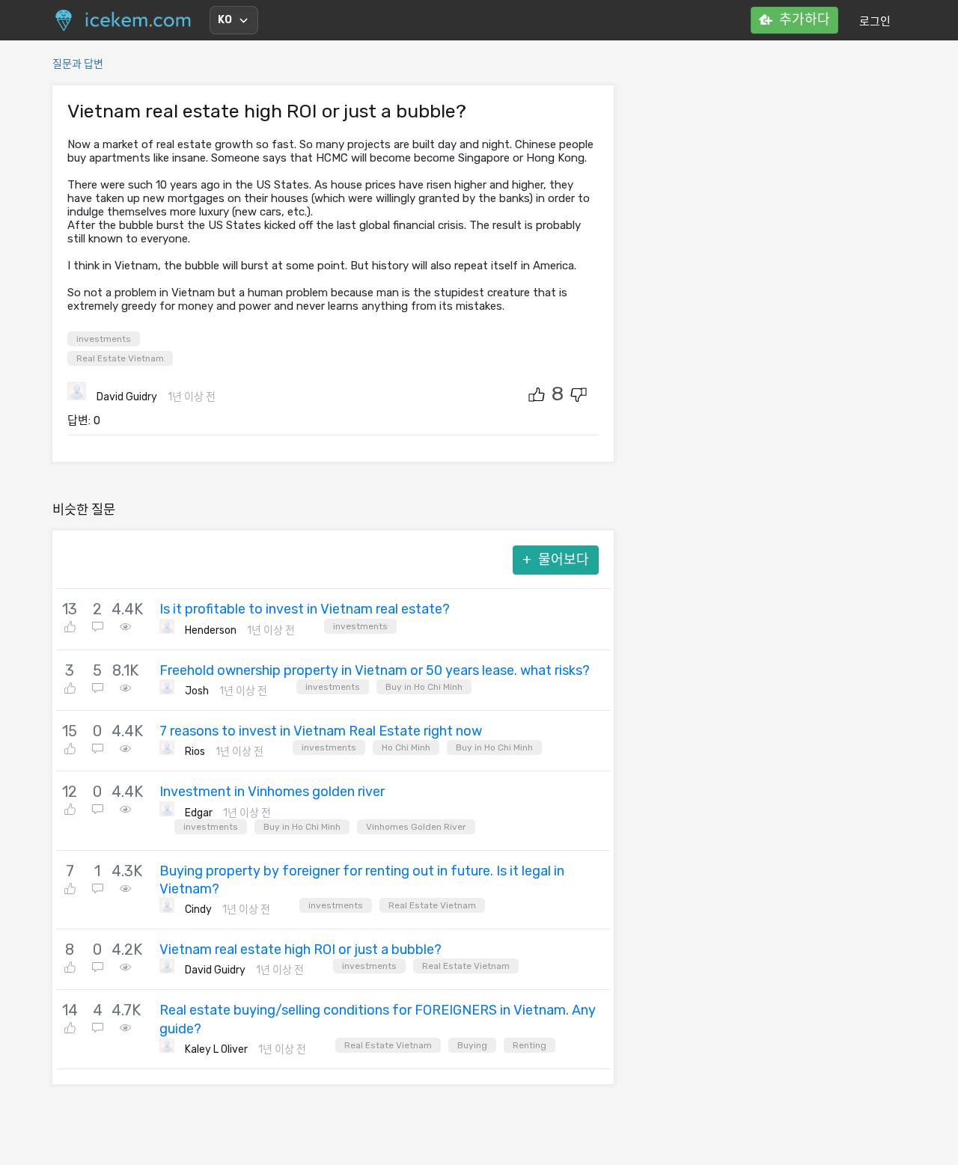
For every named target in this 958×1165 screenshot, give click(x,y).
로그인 (875, 21)
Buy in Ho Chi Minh (424, 687)
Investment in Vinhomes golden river (272, 791)
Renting (529, 1045)
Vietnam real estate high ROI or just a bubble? (300, 949)
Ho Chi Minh (406, 747)
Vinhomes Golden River (416, 827)
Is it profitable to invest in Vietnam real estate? (304, 609)
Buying (472, 1045)
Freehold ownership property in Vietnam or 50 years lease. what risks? (374, 670)
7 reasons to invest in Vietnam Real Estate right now (320, 731)
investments (103, 339)
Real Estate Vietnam (120, 358)
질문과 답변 (77, 64)
